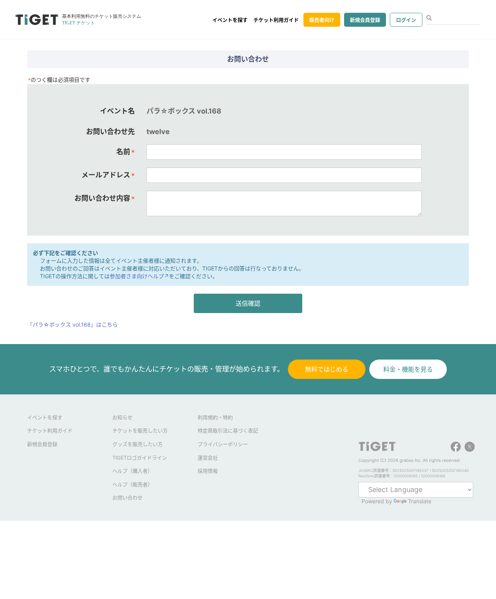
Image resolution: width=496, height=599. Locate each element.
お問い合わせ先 (110, 131)
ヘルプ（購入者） (132, 471)
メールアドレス (108, 175)
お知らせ (122, 417)
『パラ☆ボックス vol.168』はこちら (72, 324)
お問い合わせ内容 (104, 198)
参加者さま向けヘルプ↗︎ (139, 276)
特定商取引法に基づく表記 (228, 430)
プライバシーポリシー (223, 444)
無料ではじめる (326, 369)
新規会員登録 (365, 20)
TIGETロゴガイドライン (139, 457)
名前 (125, 152)
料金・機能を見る (408, 369)
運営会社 (208, 457)
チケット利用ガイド (276, 20)
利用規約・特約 (215, 417)
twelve (158, 131)
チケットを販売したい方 (140, 430)
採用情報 (208, 471)
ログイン (406, 20)
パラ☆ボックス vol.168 (183, 111)
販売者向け (321, 20)
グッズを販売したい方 (137, 444)
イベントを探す (230, 20)
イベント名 (117, 111)
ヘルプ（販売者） (132, 484)
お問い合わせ (127, 497)
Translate (419, 501)
